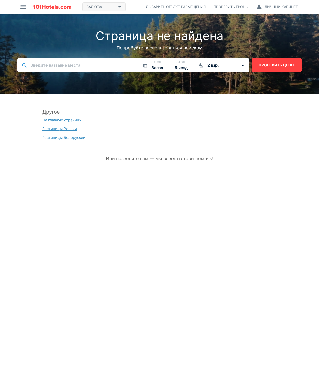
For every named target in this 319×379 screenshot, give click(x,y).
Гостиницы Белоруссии (63, 137)
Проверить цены (277, 65)
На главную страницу (61, 120)
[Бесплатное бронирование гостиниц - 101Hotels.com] (52, 7)
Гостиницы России (59, 128)
